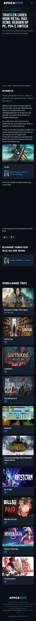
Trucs (4, 86)
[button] (18, 153)
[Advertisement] (18, 57)
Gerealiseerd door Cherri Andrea (12, 610)
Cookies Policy (12, 616)
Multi (10, 86)
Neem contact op (23, 616)
